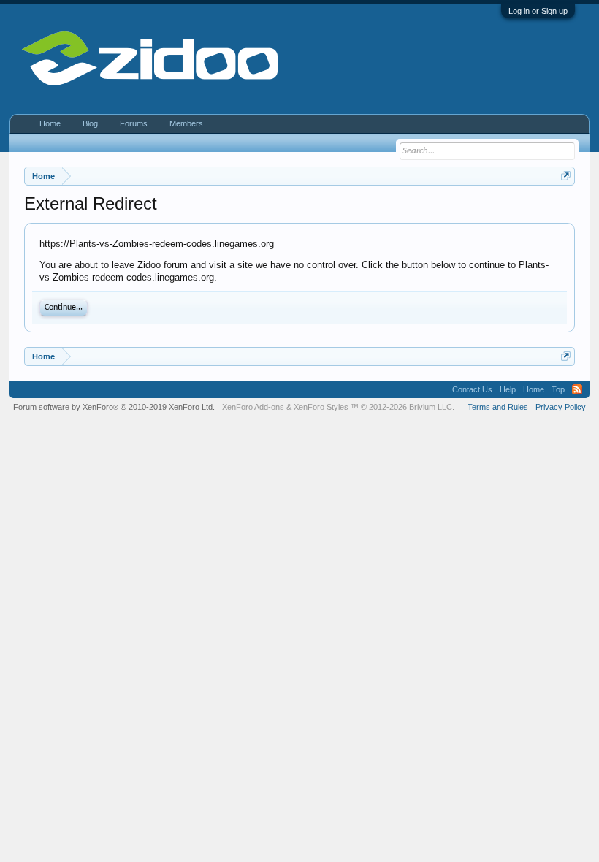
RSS (577, 389)
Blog (90, 123)
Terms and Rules (498, 407)
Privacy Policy (560, 407)
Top (558, 389)
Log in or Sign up (538, 11)
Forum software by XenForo (114, 407)
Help (508, 389)
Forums (134, 123)
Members (186, 123)
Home (50, 123)
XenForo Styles (321, 407)
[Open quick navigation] (566, 175)
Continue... (64, 307)
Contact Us (472, 389)
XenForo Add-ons (253, 407)
